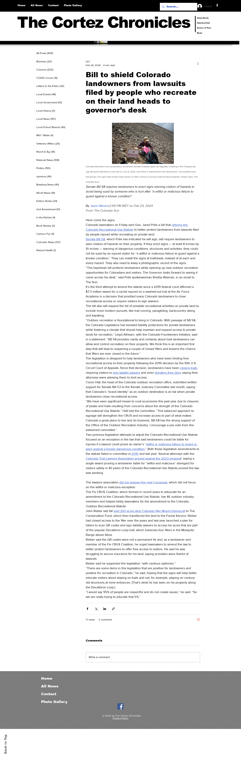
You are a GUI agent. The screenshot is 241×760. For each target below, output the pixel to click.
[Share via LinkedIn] (104, 608)
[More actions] (198, 63)
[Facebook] (217, 5)
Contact (48, 694)
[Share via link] (113, 608)
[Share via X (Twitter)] (96, 608)
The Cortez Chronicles (103, 22)
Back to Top (5, 744)
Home (46, 678)
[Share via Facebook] (87, 608)
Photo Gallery (54, 702)
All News (49, 686)
